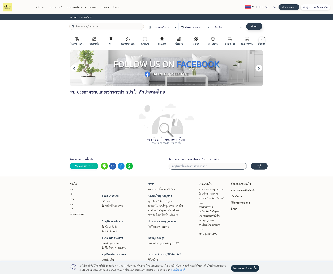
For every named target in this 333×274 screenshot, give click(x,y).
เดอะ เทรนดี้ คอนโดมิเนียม (161, 189)
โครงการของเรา (77, 214)
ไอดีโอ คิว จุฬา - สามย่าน (114, 247)
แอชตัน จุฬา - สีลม (111, 243)
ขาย (72, 189)
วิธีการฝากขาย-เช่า (240, 202)
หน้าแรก (40, 7)
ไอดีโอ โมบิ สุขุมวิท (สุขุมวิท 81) (163, 243)
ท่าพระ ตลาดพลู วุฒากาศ (162, 221)
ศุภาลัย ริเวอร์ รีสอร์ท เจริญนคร (163, 214)
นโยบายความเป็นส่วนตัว (243, 190)
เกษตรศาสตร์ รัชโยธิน (209, 215)
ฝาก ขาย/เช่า (289, 7)
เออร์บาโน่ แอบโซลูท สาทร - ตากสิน (165, 205)
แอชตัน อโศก (108, 259)
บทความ (105, 7)
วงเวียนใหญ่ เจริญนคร (160, 195)
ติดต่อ (116, 7)
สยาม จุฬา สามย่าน (112, 237)
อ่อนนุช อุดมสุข (156, 237)
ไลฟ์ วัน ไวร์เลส (109, 231)
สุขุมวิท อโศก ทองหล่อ (114, 254)
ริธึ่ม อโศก (153, 259)
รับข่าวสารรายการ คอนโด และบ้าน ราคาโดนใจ (194, 159)
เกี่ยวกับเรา (236, 196)
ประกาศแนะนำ (55, 7)
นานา (151, 183)
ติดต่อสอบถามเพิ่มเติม (81, 159)
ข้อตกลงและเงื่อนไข (241, 183)
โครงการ (93, 7)
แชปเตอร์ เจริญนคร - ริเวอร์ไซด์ (163, 210)
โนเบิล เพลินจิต (109, 226)
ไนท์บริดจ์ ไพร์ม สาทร (112, 205)
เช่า (71, 193)
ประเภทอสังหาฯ (75, 7)
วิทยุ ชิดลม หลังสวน (112, 221)
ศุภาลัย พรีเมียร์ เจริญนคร (160, 201)
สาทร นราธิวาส (110, 195)
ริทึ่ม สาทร (107, 201)
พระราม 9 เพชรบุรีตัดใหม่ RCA (164, 254)
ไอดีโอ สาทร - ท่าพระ (158, 226)
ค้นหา (254, 26)
